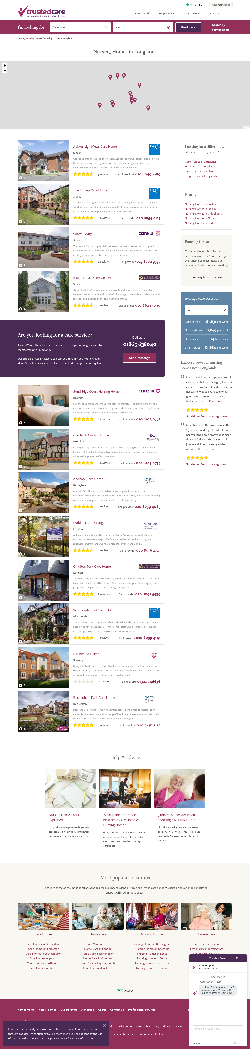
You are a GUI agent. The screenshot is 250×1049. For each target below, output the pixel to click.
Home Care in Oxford (98, 944)
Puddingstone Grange (88, 522)
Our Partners (192, 13)
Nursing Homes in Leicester (152, 963)
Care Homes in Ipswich (43, 958)
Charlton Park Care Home (92, 566)
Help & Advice (167, 13)
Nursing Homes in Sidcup (200, 209)
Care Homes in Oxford (43, 968)
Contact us (117, 1009)
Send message (139, 357)
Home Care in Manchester (98, 968)
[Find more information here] (218, 1000)
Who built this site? (151, 1034)
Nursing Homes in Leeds (152, 953)
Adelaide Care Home (88, 478)
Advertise (87, 1009)
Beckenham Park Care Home (94, 697)
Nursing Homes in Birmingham (152, 944)
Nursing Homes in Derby (152, 958)
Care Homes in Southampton (43, 953)
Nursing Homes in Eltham (200, 218)
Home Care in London (98, 949)
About (102, 1009)
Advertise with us (221, 4)
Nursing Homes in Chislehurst (203, 213)
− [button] (5, 70)
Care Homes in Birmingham (43, 944)
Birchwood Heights (87, 653)
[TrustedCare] (41, 10)
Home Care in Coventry (98, 958)
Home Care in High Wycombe (97, 963)
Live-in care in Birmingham (206, 949)
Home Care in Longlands (200, 166)
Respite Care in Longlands (201, 176)
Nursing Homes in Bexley (200, 223)
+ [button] (5, 65)
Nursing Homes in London (152, 968)
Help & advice (47, 1009)
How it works (143, 13)
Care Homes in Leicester (43, 949)
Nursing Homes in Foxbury (201, 204)
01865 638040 (139, 344)
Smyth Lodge (82, 233)
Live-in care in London (206, 944)
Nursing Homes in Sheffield (152, 949)
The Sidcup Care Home (90, 190)
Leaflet (246, 127)
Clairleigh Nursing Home (91, 435)
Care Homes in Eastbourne (43, 963)
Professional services (141, 1009)
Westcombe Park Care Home (94, 610)
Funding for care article (207, 277)
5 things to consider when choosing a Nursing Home (176, 817)
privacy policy (58, 1038)
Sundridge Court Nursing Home (96, 391)
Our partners (68, 1009)
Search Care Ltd (126, 1034)
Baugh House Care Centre (92, 277)
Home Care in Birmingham (97, 953)
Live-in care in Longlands (200, 171)
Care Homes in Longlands (200, 161)
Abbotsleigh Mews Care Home (95, 146)
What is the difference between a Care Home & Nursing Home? (120, 819)
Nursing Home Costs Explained (64, 817)
